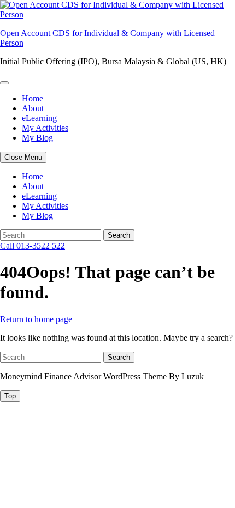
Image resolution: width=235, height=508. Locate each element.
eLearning (39, 118)
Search (119, 235)
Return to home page (36, 319)
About (33, 108)
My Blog (37, 137)
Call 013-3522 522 (32, 245)
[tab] (10, 396)
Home (32, 98)
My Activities (45, 127)
